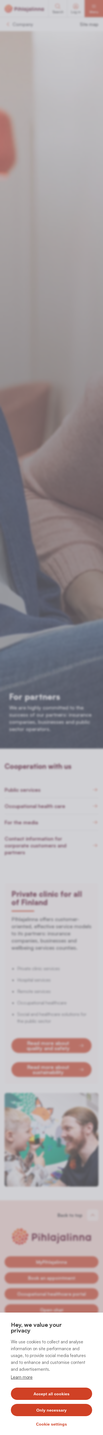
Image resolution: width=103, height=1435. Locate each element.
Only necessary (51, 1410)
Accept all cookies (51, 1394)
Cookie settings (51, 1424)
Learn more (22, 1377)
